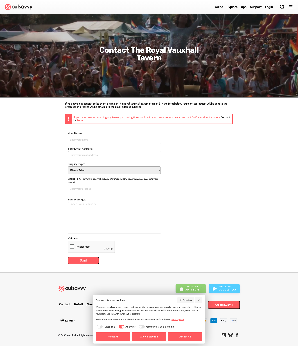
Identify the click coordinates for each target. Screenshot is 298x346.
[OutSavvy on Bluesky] (230, 335)
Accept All (185, 336)
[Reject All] (199, 300)
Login (269, 7)
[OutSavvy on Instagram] (223, 335)
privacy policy (177, 319)
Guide (219, 7)
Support (256, 7)
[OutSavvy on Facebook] (237, 335)
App (243, 7)
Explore (232, 7)
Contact (64, 304)
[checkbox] (105, 327)
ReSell (78, 304)
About (90, 304)
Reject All (113, 336)
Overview (187, 300)
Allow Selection (149, 336)
